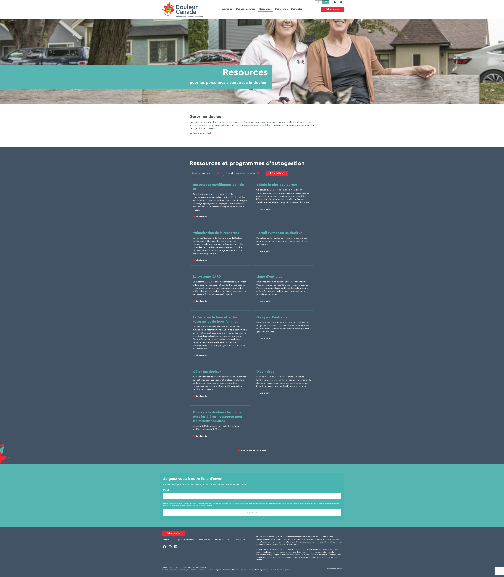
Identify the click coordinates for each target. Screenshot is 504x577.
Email (166, 490)
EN (319, 2)
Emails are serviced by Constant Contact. (199, 505)
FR (325, 2)
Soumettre (252, 512)
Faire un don (332, 9)
